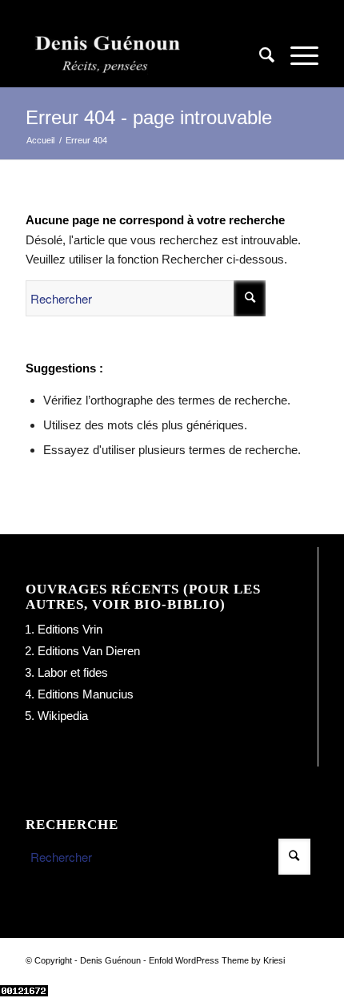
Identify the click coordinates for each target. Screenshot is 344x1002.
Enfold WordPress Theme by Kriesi (217, 960)
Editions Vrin (70, 629)
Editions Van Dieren (89, 651)
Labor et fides (73, 672)
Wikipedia (63, 715)
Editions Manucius (86, 694)
